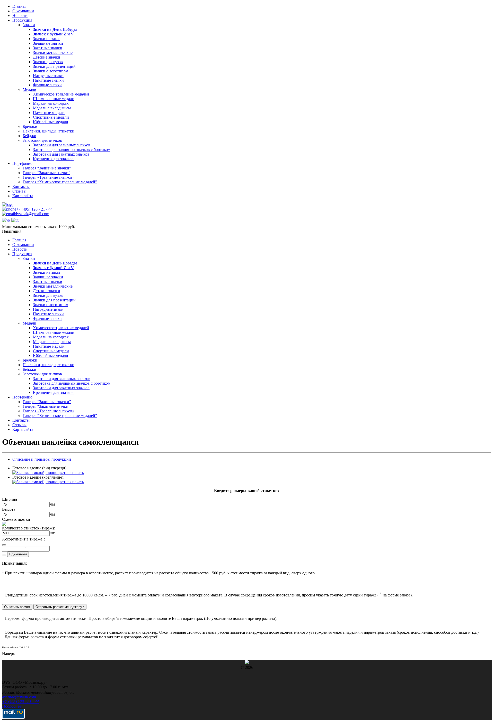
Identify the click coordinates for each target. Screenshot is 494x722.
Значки (29, 25)
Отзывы (19, 191)
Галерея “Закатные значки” (46, 172)
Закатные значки (47, 48)
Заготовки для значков (42, 140)
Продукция (22, 20)
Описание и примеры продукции (41, 459)
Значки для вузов (48, 62)
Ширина (9, 499)
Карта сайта (22, 196)
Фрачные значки (47, 85)
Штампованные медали (53, 99)
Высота (8, 509)
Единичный (18, 554)
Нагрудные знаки (48, 75)
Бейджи (29, 136)
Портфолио (22, 163)
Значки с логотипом (50, 71)
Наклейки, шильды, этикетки (48, 131)
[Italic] (4, 545)
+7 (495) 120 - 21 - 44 (34, 209)
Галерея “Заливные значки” (47, 168)
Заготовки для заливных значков (61, 145)
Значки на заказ (46, 38)
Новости (20, 15)
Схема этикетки (16, 519)
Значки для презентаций (54, 66)
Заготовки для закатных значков (61, 154)
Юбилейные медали (50, 122)
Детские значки (46, 57)
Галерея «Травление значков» (48, 177)
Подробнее (11, 706)
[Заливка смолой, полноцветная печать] (48, 472)
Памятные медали (49, 112)
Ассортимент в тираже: (23, 539)
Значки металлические (53, 52)
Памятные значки (48, 80)
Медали (29, 89)
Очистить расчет (17, 607)
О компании (23, 11)
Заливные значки (48, 43)
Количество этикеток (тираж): (28, 528)
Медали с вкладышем (52, 108)
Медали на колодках (51, 103)
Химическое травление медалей (61, 94)
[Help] (4, 555)
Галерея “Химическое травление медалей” (60, 182)
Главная (19, 6)
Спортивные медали (51, 117)
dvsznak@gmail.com (32, 214)
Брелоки (30, 126)
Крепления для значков (53, 159)
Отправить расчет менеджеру (60, 607)
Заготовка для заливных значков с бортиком (71, 149)
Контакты (21, 186)
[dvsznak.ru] (7, 204)
